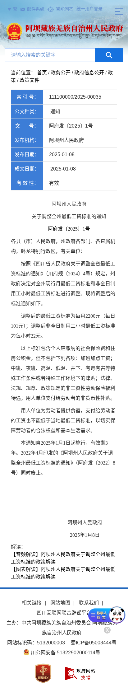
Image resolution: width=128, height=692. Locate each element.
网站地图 (60, 603)
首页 (42, 72)
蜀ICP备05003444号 (94, 642)
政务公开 (61, 72)
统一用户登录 (89, 8)
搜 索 (109, 55)
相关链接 (32, 603)
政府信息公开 (89, 72)
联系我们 (89, 603)
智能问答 (64, 9)
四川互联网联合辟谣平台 (64, 612)
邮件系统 (35, 9)
